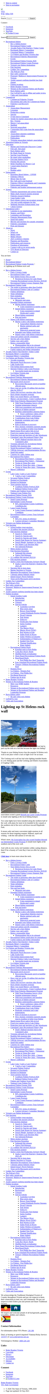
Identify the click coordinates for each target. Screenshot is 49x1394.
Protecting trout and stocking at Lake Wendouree (28, 435)
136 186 (31, 1331)
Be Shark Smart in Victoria (20, 153)
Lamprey (23, 626)
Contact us (14, 252)
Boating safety (15, 170)
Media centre (15, 234)
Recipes (13, 168)
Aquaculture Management (20, 108)
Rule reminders (16, 296)
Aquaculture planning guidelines (22, 134)
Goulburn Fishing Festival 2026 (27, 487)
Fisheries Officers (17, 177)
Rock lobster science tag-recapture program (26, 200)
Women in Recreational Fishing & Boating (22, 682)
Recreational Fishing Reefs (20, 647)
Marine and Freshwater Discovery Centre (26, 147)
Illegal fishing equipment (24, 315)
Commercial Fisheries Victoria (21, 99)
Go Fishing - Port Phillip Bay (21, 673)
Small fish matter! (17, 219)
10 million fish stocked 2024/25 (22, 529)
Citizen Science (16, 207)
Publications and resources (20, 243)
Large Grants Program (18, 508)
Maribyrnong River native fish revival (24, 431)
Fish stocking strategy (18, 559)
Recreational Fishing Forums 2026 (23, 61)
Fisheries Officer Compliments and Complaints (28, 183)
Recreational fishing (13, 42)
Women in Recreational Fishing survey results (27, 688)
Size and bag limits (17, 298)
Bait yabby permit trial (18, 74)
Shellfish (13, 125)
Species (13, 114)
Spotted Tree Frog (27, 641)
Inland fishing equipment (24, 309)
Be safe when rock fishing (20, 697)
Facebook (9, 27)
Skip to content (11, 3)
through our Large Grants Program (34, 815)
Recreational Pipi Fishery (19, 457)
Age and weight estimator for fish (23, 202)
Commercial (10, 97)
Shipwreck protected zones (30, 330)
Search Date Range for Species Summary (30, 540)
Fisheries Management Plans (21, 217)
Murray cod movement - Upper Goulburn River (28, 399)
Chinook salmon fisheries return (22, 574)
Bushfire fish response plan (20, 446)
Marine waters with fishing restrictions (29, 322)
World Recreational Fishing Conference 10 (26, 448)
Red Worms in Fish (27, 632)
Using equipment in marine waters (33, 307)
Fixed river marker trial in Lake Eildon (24, 433)
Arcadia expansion (17, 360)
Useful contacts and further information (25, 349)
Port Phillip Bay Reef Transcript (32, 660)
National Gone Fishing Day (20, 493)
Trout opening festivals (19, 484)
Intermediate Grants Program (21, 502)
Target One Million (17, 375)
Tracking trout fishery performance (28, 416)
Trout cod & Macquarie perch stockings (25, 579)
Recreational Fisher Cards (20, 274)
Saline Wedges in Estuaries (30, 637)
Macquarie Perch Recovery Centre (23, 362)
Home (8, 260)
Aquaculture (10, 106)
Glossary (18, 602)
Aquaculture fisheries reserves (31, 324)
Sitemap (9, 1361)
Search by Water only (23, 534)
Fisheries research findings (20, 196)
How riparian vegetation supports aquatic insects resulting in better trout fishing (30, 428)
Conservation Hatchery (19, 166)
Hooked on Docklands (18, 480)
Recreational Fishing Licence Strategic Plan (26, 283)
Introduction (19, 598)
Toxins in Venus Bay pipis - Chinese (29, 465)
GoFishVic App (12, 699)
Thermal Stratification (28, 643)
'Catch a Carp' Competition (25, 476)
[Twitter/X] (12, 33)
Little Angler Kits (17, 364)
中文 (3, 14)
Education (9, 144)
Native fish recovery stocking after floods (25, 392)
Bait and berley (21, 317)
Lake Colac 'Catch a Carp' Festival (23, 474)
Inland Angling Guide (18, 596)
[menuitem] (27, 276)
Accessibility (10, 1359)
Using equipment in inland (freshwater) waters (30, 312)
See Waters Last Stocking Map (26, 544)
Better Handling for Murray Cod (22, 164)
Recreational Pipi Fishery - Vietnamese (29, 461)
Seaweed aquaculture (18, 127)
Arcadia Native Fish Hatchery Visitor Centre (27, 48)
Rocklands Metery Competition (22, 50)
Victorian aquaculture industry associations (26, 140)
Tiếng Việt (9, 14)
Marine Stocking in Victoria (20, 570)
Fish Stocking (15, 67)
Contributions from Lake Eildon (27, 418)
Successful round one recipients (27, 371)
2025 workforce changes (19, 239)
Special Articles (21, 604)
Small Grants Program (18, 499)
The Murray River (27, 628)
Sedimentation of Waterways (31, 639)
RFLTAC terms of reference (25, 519)
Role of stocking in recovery (26, 424)
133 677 (4, 1337)
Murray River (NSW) (28, 630)
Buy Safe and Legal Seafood (21, 181)
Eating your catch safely (19, 341)
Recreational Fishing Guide (20, 46)
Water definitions (16, 294)
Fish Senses (24, 617)
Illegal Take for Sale (18, 179)
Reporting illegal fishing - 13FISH (23, 174)
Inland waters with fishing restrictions (29, 334)
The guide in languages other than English (26, 287)
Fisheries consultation (18, 224)
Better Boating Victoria (19, 87)
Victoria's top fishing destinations (22, 65)
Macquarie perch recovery (20, 382)
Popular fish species (17, 162)
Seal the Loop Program (19, 155)
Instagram (9, 29)
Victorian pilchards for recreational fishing (26, 444)
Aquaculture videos (17, 136)
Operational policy (13, 209)
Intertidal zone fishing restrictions (27, 332)
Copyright (9, 1352)
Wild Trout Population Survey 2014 (28, 403)
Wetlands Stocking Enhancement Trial (24, 204)
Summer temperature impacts (26, 405)
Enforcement (10, 172)
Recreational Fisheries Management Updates (27, 379)
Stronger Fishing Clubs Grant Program (24, 369)
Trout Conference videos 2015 (31, 414)
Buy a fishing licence (18, 44)
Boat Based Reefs (22, 658)
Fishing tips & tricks (18, 677)
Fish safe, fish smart (17, 149)
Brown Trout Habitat (28, 611)
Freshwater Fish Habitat (29, 622)
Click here (5, 856)
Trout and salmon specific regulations (24, 337)
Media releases (16, 237)
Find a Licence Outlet (18, 272)
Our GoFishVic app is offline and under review (28, 93)
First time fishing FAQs (19, 159)
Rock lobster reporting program (22, 394)
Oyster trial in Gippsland (19, 117)
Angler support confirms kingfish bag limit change (24, 592)
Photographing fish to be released (27, 345)
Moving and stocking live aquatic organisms (27, 222)
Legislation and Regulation (20, 215)
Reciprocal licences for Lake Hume (28, 279)
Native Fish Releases (23, 555)
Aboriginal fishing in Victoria (17, 142)
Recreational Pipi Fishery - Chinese (28, 459)
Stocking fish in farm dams (20, 568)
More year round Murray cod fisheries (24, 397)
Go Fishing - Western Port (20, 671)
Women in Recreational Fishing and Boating (27, 89)
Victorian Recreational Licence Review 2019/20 (28, 281)
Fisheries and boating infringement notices (26, 187)
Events (13, 59)
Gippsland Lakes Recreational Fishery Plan (26, 437)
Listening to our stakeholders (21, 211)
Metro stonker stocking (19, 549)
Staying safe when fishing (20, 339)
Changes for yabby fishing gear (22, 454)
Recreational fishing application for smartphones (28, 347)
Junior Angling (25, 624)
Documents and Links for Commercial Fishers (27, 102)
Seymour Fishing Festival (20, 478)
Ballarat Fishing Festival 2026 (26, 489)
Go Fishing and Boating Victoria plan (24, 54)
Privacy (8, 1354)
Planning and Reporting (19, 241)
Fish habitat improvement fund (21, 367)
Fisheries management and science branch (26, 192)
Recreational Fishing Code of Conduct (24, 289)
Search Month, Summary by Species (29, 542)
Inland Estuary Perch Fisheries (21, 577)
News (12, 230)
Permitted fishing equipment (21, 302)
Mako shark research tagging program (24, 194)
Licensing (14, 110)
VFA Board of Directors (19, 249)
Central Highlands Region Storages (33, 613)
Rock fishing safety (17, 91)
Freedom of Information (19, 245)
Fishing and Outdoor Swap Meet (22, 491)
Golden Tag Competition (19, 69)
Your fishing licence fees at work (22, 277)
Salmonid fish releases (23, 553)
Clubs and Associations (19, 95)
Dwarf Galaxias (26, 615)
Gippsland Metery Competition (22, 52)
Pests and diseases (17, 226)
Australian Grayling (27, 607)
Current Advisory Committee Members (29, 521)
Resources (14, 686)
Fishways (23, 619)
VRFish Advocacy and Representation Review (28, 450)
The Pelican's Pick (17, 72)
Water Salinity (25, 645)
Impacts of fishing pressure (25, 409)
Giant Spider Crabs (17, 198)
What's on (14, 232)
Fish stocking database (18, 532)
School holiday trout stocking (21, 527)
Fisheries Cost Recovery (19, 104)
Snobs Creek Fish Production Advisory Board (27, 562)
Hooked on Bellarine (18, 482)
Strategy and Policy (17, 213)
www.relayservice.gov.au (19, 1337)
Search (3, 18)
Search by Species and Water (26, 538)
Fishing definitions (17, 292)
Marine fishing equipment (24, 304)
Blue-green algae (26, 609)
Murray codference (17, 469)
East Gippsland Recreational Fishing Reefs (31, 662)
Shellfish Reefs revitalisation (26, 654)
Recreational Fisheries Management (23, 57)
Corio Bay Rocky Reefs (24, 652)
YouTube (9, 31)
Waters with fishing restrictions (22, 319)
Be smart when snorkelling (20, 157)
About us (9, 228)
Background (19, 600)
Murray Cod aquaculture (19, 123)
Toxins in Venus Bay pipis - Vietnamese (30, 467)
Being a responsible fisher (20, 343)
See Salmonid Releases (24, 547)
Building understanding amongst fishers (30, 412)
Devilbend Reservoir (18, 675)
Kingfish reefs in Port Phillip (26, 649)
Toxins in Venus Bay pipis (25, 463)
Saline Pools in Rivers (28, 634)
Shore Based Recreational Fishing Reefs (30, 656)
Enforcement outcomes (19, 185)
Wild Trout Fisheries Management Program (26, 401)
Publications (15, 138)
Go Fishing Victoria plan (19, 373)
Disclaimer (10, 1357)
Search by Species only (24, 536)
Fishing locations (16, 84)
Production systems (17, 112)
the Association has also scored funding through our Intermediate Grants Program (24, 841)
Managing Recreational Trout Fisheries (25, 572)
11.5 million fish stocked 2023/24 (22, 557)
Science (9, 189)
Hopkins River (16, 669)
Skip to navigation (12, 5)
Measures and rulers (22, 300)
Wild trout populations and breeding (28, 407)
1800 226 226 (24, 1341)
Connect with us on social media (22, 247)
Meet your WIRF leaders (19, 684)
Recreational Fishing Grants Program (24, 63)
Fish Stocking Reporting (19, 551)
